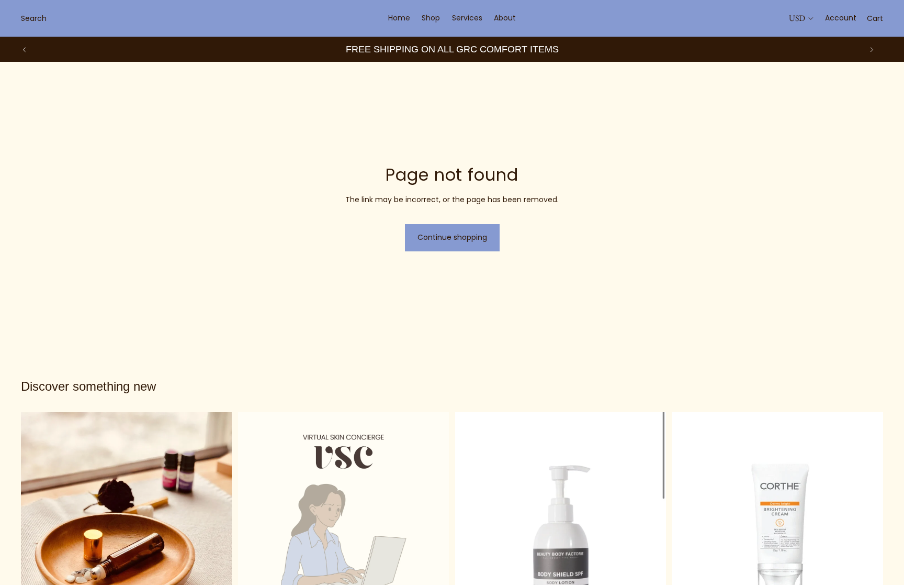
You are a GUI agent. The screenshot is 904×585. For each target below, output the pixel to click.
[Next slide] (871, 49)
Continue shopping (452, 237)
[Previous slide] (24, 49)
